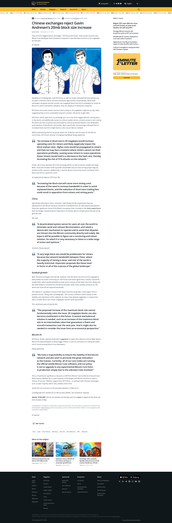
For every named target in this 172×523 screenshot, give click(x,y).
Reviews (45, 508)
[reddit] (139, 481)
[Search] (139, 9)
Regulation (35, 502)
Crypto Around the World (48, 504)
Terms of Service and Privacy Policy (131, 520)
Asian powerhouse (94, 208)
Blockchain (35, 498)
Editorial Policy (45, 408)
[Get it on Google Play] (135, 477)
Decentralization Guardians (82, 488)
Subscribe (127, 77)
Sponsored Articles (65, 481)
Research (63, 9)
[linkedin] (123, 481)
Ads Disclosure (101, 490)
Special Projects (66, 492)
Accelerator (80, 480)
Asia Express (47, 493)
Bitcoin (34, 489)
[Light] (138, 3)
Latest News (35, 32)
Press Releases (66, 485)
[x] (120, 481)
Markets (43, 9)
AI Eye (45, 497)
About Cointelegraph (103, 480)
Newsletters (100, 484)
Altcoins (34, 495)
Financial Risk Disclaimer (101, 494)
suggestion (64, 339)
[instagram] (133, 481)
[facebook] (129, 481)
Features (45, 484)
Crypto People (47, 487)
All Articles (46, 480)
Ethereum (35, 492)
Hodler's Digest (47, 490)
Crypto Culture (47, 500)
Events (79, 484)
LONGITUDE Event (82, 492)
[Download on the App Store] (124, 477)
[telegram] (126, 481)
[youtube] (136, 481)
